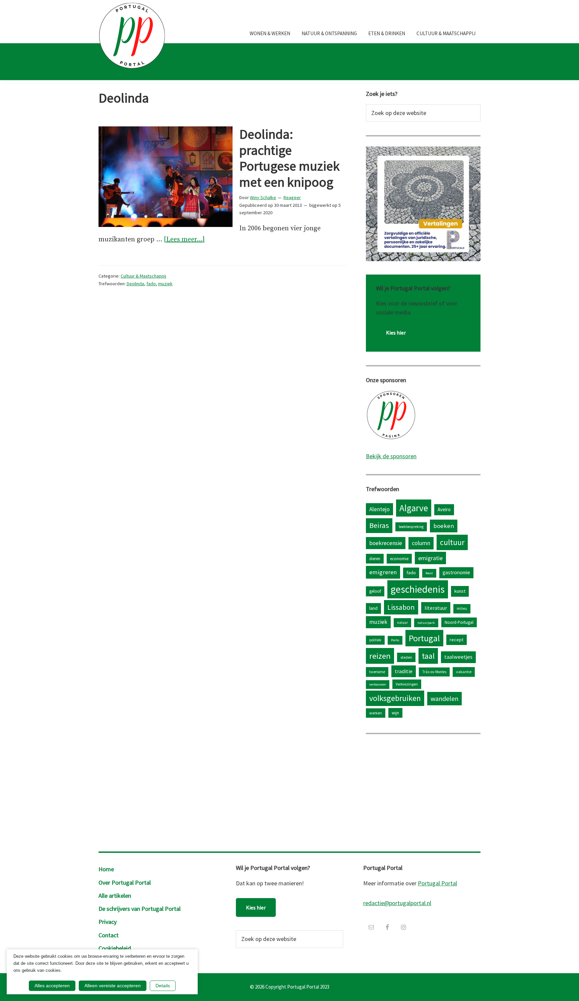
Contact (109, 935)
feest (429, 573)
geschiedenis (418, 589)
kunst (459, 591)
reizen (380, 656)
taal (428, 656)
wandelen (444, 698)
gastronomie (456, 572)
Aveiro (444, 509)
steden (406, 657)
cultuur (452, 542)
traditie (403, 671)
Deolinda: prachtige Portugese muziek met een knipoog (289, 158)
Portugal (424, 638)
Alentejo (379, 509)
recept (456, 640)
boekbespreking (411, 526)
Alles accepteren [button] (52, 985)
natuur (402, 622)
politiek (375, 640)
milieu (462, 608)
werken (375, 712)
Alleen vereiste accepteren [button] (112, 985)
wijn (395, 712)
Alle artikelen (115, 895)
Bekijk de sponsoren (391, 456)
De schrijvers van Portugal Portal (140, 908)
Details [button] (162, 985)
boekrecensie (385, 543)
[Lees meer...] (184, 240)
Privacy (108, 922)
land (373, 608)
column (421, 543)
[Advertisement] (423, 791)
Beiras (379, 525)
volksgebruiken (395, 698)
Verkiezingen (407, 684)
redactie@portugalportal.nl (397, 903)
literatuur (436, 607)
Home (106, 869)
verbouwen (377, 684)
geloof (375, 591)
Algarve (413, 508)
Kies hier (396, 332)
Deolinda (135, 284)
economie (399, 558)
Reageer (292, 197)
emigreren (383, 572)
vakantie (463, 671)
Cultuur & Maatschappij (143, 276)
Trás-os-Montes (434, 671)
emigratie (430, 558)
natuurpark (426, 623)
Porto (395, 640)
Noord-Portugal (459, 622)
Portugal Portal (437, 883)
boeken (443, 526)
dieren (374, 558)
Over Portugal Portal (125, 882)
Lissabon (401, 607)
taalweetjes (458, 656)
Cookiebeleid (115, 948)
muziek (165, 284)
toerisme (377, 671)
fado (151, 284)
